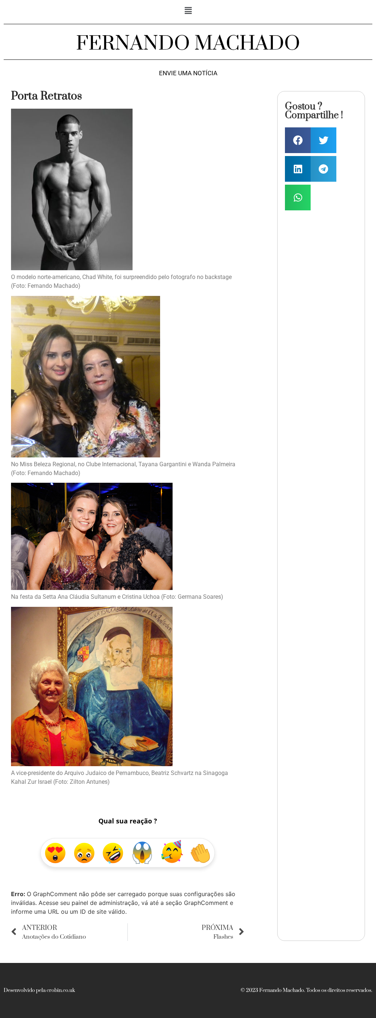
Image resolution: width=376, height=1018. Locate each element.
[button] (188, 10)
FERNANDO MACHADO (188, 43)
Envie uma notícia (188, 73)
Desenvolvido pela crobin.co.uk (39, 990)
